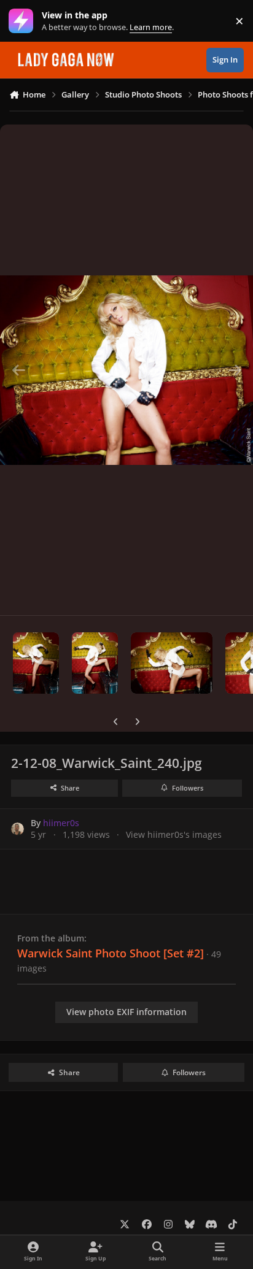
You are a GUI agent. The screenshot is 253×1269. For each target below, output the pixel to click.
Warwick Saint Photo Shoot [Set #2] (110, 953)
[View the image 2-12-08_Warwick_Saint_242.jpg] (171, 663)
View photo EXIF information (126, 1012)
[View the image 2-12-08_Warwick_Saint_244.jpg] (36, 663)
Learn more (23, 21)
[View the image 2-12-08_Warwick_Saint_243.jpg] (95, 663)
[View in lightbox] (126, 370)
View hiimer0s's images (174, 834)
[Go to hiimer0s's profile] (17, 828)
